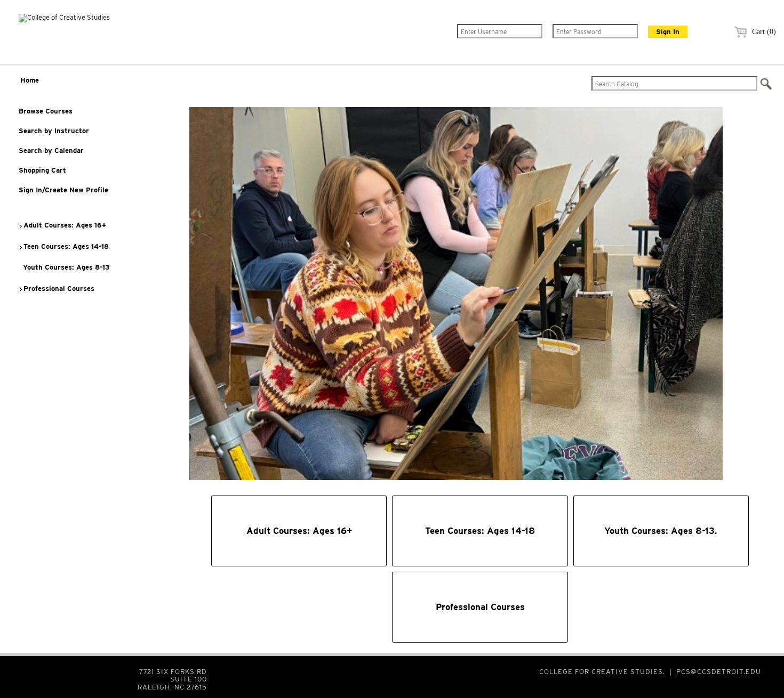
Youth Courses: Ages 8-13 (65, 267)
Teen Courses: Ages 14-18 (65, 246)
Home (29, 80)
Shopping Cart (42, 170)
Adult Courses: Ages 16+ (63, 225)
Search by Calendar (51, 151)
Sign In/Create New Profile (63, 190)
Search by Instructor (54, 131)
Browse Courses (46, 111)
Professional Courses (57, 289)
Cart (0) (763, 32)
